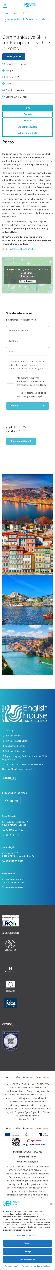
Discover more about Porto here (21, 248)
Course (27, 114)
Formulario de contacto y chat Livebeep (23, 764)
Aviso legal (45, 1266)
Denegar (27, 1251)
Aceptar (27, 1243)
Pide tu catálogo (20, 441)
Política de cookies (12, 1266)
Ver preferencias (27, 1259)
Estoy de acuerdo (27, 281)
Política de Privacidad (14, 751)
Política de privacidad (31, 1266)
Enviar (14, 405)
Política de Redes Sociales (16, 740)
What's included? (27, 133)
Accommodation (27, 127)
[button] (50, 1204)
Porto (27, 108)
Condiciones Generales (15, 745)
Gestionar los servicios (26, 1235)
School (28, 120)
